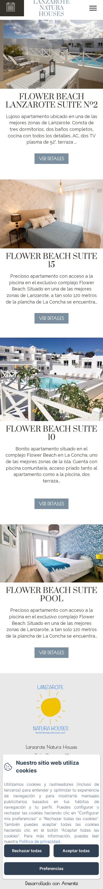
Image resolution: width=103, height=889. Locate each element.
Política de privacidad (39, 841)
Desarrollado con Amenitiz (51, 883)
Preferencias (52, 868)
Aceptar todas (76, 850)
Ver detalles (51, 158)
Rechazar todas (27, 850)
